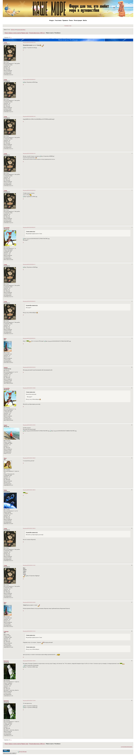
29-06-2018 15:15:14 (31, 631)
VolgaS (5, 425)
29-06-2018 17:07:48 (31, 700)
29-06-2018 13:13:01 (31, 565)
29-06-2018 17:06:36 (31, 660)
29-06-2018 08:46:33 (31, 301)
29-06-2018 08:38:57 (31, 227)
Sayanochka (7, 227)
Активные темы (67, 25)
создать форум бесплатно (126, 746)
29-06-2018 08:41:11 (31, 264)
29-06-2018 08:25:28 (31, 42)
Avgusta (6, 367)
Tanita (5, 490)
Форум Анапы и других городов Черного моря (16, 32)
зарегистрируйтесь (21, 29)
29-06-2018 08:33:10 (31, 153)
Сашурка (6, 631)
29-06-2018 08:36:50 (31, 190)
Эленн (5, 42)
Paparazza (6, 661)
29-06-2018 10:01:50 (31, 367)
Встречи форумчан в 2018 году (37, 32)
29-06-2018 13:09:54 (31, 528)
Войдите (13, 29)
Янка (5, 338)
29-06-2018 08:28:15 (31, 79)
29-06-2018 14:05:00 (31, 602)
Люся (5, 458)
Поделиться (25, 42)
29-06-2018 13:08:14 (31, 489)
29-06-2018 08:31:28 (31, 116)
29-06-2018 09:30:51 (31, 338)
